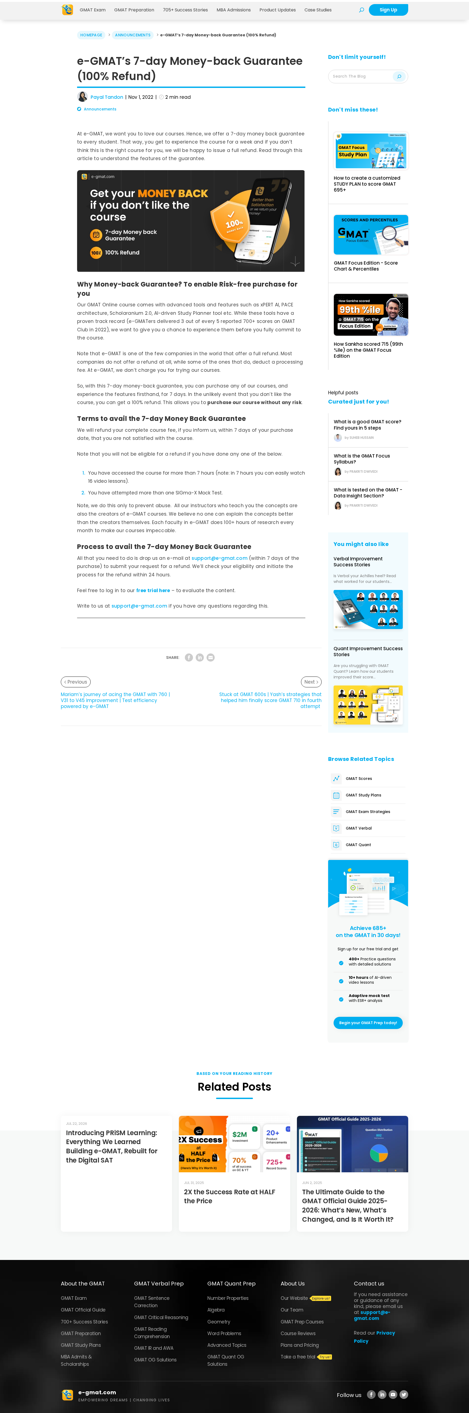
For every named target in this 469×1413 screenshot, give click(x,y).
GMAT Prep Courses (302, 1322)
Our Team (292, 1310)
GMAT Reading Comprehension (152, 1333)
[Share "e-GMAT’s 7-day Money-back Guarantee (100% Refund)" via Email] (210, 657)
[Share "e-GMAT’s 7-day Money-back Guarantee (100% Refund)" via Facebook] (188, 657)
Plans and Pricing (300, 1345)
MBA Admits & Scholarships (76, 1360)
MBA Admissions (234, 10)
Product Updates (277, 10)
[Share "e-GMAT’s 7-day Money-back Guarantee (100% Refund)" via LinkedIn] (199, 657)
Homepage (91, 35)
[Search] (399, 76)
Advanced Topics (226, 1345)
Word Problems (224, 1333)
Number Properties (228, 1298)
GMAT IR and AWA (153, 1348)
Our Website (294, 1298)
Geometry (218, 1322)
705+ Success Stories (185, 10)
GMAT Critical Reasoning (161, 1317)
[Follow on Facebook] (371, 1394)
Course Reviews (298, 1333)
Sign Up (388, 10)
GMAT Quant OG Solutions (225, 1360)
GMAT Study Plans (81, 1345)
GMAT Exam (93, 10)
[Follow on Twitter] (404, 1394)
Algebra (216, 1310)
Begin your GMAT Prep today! (368, 1022)
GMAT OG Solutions (155, 1360)
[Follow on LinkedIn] (382, 1394)
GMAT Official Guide (83, 1310)
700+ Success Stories (84, 1322)
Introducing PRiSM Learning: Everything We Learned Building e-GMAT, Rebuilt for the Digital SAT (111, 1146)
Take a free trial (298, 1357)
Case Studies (318, 10)
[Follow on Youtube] (393, 1394)
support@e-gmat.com (219, 558)
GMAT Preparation (134, 10)
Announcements (132, 35)
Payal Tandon (107, 97)
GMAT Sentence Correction (152, 1302)
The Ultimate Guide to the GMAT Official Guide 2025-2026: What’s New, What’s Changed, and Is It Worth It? (348, 1205)
